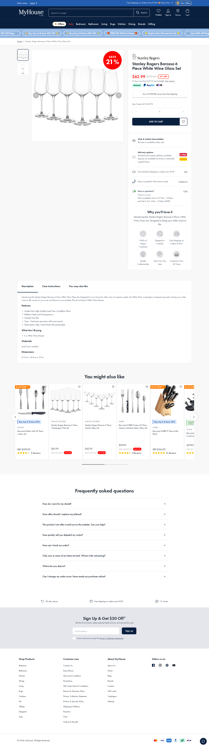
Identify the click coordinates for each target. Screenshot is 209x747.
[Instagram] (160, 665)
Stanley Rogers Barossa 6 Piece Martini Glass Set (98, 426)
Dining (132, 24)
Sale (71, 24)
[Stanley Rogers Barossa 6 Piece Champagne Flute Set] (65, 400)
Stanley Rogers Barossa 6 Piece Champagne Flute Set (64, 426)
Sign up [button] (129, 630)
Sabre (121, 421)
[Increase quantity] (176, 112)
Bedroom (81, 24)
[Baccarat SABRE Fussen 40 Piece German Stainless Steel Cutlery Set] (133, 400)
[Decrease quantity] (143, 111)
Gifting (151, 24)
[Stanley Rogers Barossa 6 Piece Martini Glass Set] (99, 400)
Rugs (112, 24)
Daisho (20, 427)
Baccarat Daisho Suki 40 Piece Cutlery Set (30, 432)
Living (104, 24)
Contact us (183, 181)
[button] (36, 95)
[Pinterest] (167, 665)
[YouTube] (173, 665)
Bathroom (93, 24)
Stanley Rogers (58, 421)
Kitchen (122, 24)
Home (19, 41)
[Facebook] (153, 665)
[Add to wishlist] (45, 386)
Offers (61, 24)
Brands (141, 24)
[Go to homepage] (31, 13)
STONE (189, 429)
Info (185, 171)
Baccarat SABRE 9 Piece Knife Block (165, 432)
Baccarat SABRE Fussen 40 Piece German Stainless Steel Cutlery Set (133, 426)
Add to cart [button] (156, 121)
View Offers (184, 3)
